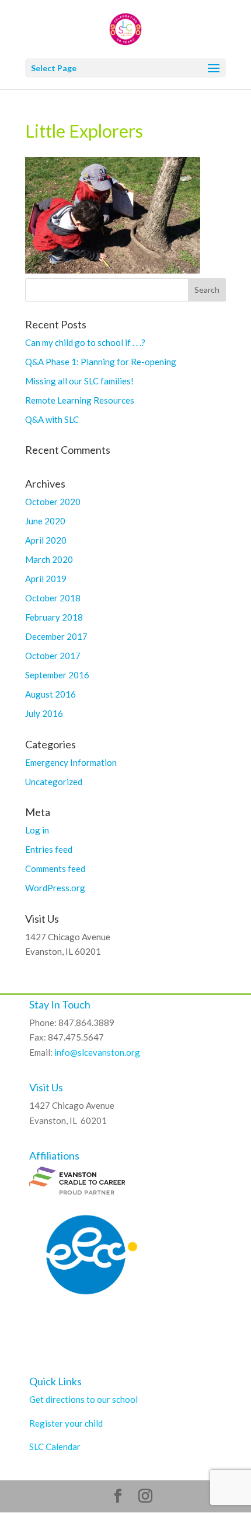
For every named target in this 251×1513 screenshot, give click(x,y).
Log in (37, 830)
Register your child (66, 1423)
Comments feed (55, 868)
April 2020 (46, 540)
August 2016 (50, 694)
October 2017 (53, 655)
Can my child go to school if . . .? (85, 342)
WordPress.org (55, 887)
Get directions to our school (83, 1399)
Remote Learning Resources (79, 400)
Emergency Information (71, 762)
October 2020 (53, 501)
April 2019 (46, 578)
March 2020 (49, 559)
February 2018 (54, 617)
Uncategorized (53, 781)
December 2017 (56, 636)
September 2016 (57, 675)
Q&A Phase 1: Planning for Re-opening (100, 361)
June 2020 (45, 521)
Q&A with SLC (52, 419)
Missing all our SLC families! (79, 381)
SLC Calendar (55, 1446)
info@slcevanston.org (97, 1052)
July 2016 (44, 713)
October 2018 (53, 598)
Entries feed (48, 849)
